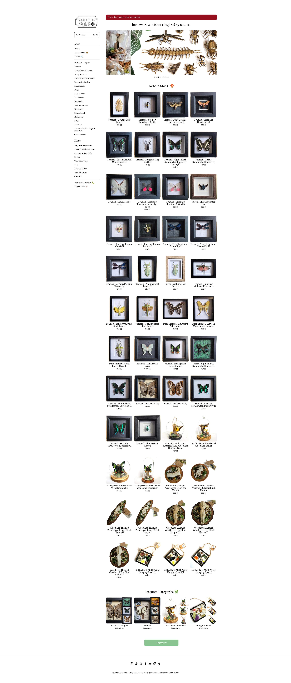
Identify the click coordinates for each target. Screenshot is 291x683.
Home (77, 49)
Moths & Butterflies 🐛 (84, 182)
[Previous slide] (109, 52)
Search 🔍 (78, 56)
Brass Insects (79, 86)
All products (161, 643)
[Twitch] (154, 663)
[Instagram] (132, 663)
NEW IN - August (82, 63)
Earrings (78, 125)
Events (77, 157)
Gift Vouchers (80, 135)
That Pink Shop (81, 161)
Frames (77, 67)
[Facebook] (145, 663)
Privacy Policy (80, 169)
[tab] (154, 77)
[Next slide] (213, 52)
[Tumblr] (159, 663)
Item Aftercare (80, 172)
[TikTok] (136, 663)
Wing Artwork (80, 74)
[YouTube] (150, 663)
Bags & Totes (79, 94)
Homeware (79, 109)
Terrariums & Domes (83, 70)
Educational (79, 113)
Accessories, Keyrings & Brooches (84, 129)
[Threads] (141, 663)
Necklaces (78, 117)
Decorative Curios (82, 82)
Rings (76, 121)
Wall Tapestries (81, 105)
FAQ (76, 165)
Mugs (76, 90)
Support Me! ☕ (81, 186)
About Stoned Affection (84, 149)
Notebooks (78, 101)
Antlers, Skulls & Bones (84, 78)
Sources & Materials (83, 153)
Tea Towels (79, 97)
